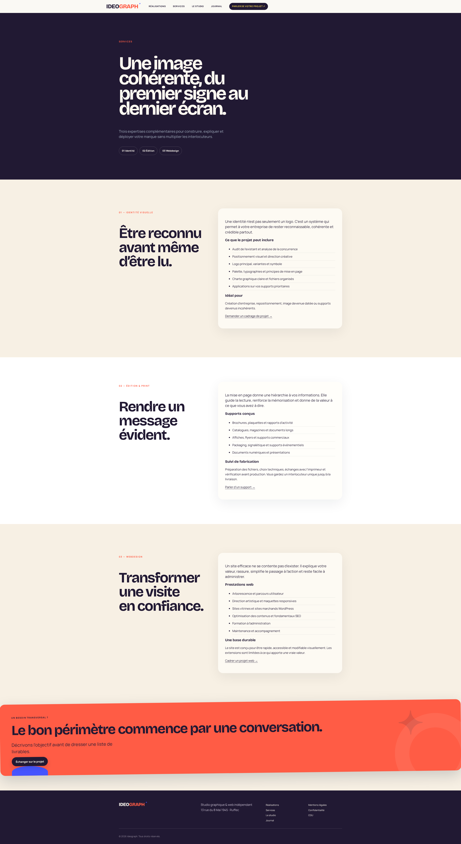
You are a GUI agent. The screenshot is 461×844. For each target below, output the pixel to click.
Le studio (271, 815)
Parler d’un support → (240, 487)
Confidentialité (316, 810)
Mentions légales (317, 805)
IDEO (123, 6)
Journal (270, 820)
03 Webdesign (170, 150)
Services (270, 810)
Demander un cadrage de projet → (248, 316)
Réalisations (272, 805)
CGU (310, 815)
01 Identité (128, 150)
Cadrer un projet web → (241, 661)
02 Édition (148, 150)
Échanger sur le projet (30, 761)
